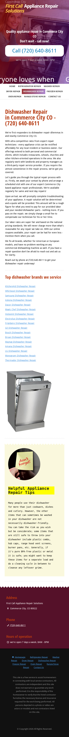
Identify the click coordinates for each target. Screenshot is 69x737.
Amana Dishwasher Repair (18, 346)
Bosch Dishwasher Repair (18, 332)
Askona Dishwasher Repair (18, 300)
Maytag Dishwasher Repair (18, 342)
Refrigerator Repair (29, 86)
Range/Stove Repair (35, 96)
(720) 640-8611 (17, 625)
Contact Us (54, 96)
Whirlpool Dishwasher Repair (20, 291)
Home (12, 86)
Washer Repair (52, 86)
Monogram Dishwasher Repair (20, 355)
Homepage (19, 657)
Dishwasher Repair (33, 91)
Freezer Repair (55, 91)
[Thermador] (34, 398)
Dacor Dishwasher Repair (18, 304)
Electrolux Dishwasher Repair (20, 318)
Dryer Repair (13, 91)
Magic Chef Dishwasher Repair (20, 309)
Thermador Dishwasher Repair (20, 360)
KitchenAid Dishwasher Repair (20, 286)
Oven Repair (14, 96)
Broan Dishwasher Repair (18, 337)
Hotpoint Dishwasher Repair (19, 314)
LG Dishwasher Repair (16, 351)
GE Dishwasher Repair (16, 328)
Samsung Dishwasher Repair (19, 295)
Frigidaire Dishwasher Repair (19, 323)
